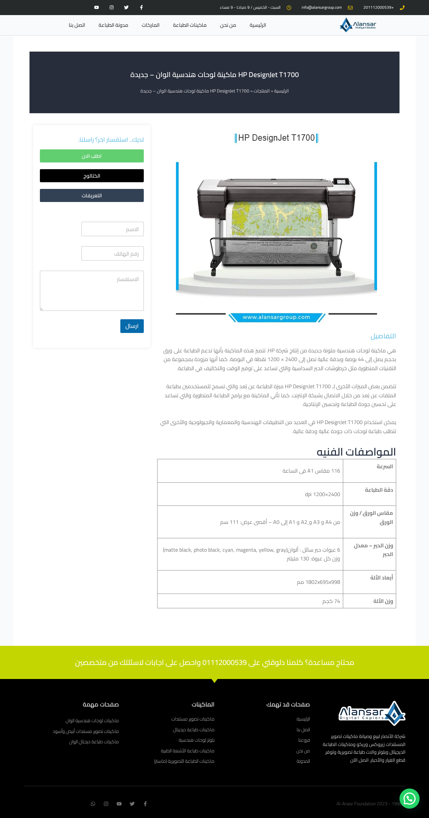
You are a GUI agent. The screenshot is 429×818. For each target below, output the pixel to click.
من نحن (228, 25)
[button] (92, 175)
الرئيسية (258, 25)
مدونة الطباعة (113, 25)
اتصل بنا (77, 25)
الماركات (151, 25)
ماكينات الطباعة (190, 25)
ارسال (132, 326)
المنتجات (262, 90)
